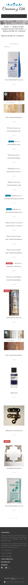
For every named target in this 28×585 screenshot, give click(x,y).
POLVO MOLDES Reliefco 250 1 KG (14, 79)
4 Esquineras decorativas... (14, 468)
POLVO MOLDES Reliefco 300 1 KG (14, 506)
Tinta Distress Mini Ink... (14, 158)
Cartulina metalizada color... (14, 212)
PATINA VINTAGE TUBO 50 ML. (14, 317)
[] (19, 518)
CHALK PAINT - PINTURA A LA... (14, 266)
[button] (24, 16)
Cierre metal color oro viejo (14, 430)
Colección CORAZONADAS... (14, 280)
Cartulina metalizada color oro (14, 198)
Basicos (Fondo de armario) (12, 36)
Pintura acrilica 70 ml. (14, 144)
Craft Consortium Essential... (14, 117)
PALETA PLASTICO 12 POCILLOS (14, 225)
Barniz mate (14, 393)
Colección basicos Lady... (14, 131)
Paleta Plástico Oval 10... (14, 171)
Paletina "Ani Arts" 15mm (14, 185)
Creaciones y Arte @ (9, 578)
